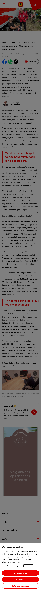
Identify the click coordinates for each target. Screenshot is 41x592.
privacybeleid (28, 566)
